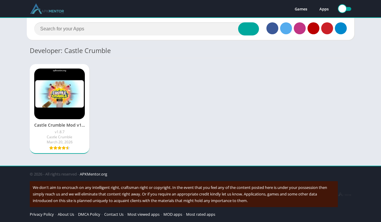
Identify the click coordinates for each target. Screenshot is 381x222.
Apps (324, 9)
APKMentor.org (93, 174)
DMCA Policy (89, 214)
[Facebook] (272, 28)
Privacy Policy (42, 214)
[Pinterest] (327, 28)
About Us (66, 214)
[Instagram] (300, 28)
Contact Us (114, 214)
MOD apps (172, 214)
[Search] (248, 28)
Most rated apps (200, 214)
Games (301, 9)
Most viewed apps (143, 214)
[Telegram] (341, 28)
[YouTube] (313, 28)
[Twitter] (286, 28)
